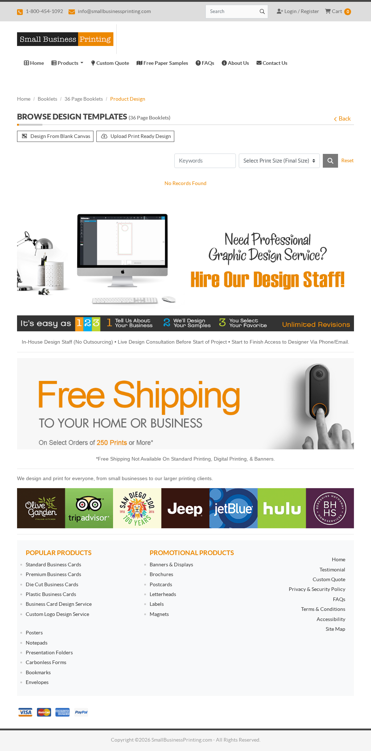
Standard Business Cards (53, 564)
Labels (157, 604)
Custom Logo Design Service (57, 614)
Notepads (36, 643)
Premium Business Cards (53, 574)
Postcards (161, 584)
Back (345, 118)
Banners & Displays (171, 564)
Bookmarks (38, 672)
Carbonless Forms (46, 662)
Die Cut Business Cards (52, 584)
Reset (347, 160)
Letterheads (163, 594)
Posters (34, 632)
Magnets (159, 614)
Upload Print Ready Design (141, 136)
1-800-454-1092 (44, 11)
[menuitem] (33, 63)
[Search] (330, 161)
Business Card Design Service (59, 604)
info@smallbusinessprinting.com (114, 11)
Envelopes (37, 682)
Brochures (161, 574)
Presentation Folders (49, 652)
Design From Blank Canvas (60, 136)
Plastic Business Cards (51, 594)
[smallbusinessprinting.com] (67, 39)
